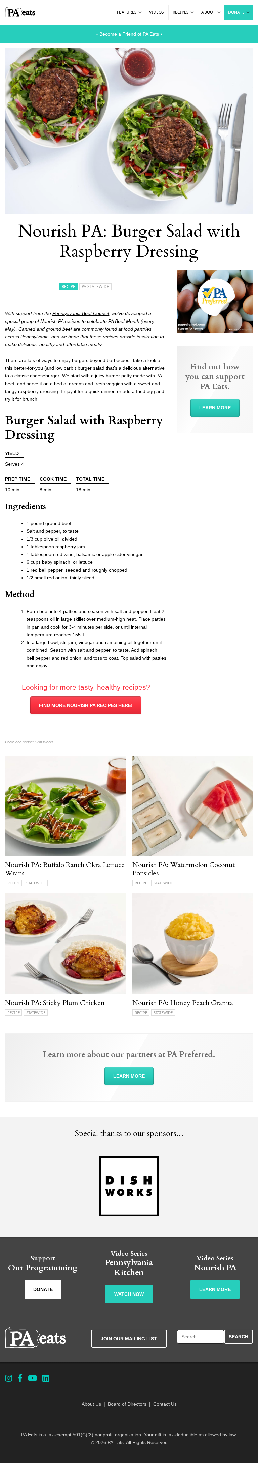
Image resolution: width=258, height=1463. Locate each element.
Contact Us (165, 1404)
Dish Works (44, 742)
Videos (156, 12)
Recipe (68, 286)
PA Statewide (95, 286)
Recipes (181, 12)
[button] (140, 12)
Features (127, 12)
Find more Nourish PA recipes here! (86, 705)
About (208, 12)
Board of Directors (127, 1404)
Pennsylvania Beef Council (80, 313)
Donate (236, 12)
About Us (91, 1404)
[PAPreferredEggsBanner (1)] (215, 331)
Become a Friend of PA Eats (129, 34)
